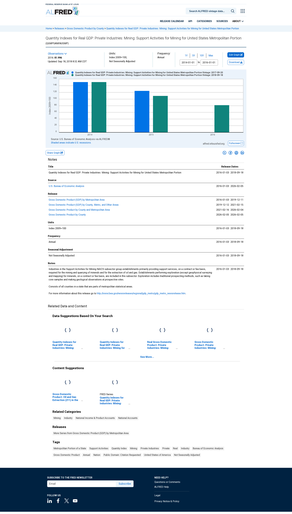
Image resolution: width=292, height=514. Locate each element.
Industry (68, 418)
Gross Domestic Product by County (85, 28)
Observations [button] (56, 53)
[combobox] (211, 11)
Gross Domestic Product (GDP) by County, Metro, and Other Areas (84, 204)
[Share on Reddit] (236, 153)
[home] (63, 11)
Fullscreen (235, 143)
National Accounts (127, 418)
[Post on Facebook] (230, 153)
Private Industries (150, 448)
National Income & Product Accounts (95, 418)
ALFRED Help (161, 486)
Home (49, 28)
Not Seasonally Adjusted (187, 455)
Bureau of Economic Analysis (208, 448)
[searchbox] (211, 11)
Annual (86, 455)
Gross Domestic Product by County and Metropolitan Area (79, 209)
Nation (96, 455)
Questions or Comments (167, 482)
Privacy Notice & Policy (166, 501)
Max (211, 55)
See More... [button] (147, 356)
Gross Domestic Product (67, 455)
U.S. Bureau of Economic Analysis (66, 186)
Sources (222, 21)
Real (175, 448)
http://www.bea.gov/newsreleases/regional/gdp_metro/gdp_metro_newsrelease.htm (141, 293)
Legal (157, 495)
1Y (186, 55)
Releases (59, 28)
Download (234, 62)
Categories (204, 21)
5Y (193, 55)
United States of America (157, 455)
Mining (57, 418)
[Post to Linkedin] (242, 153)
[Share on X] (224, 153)
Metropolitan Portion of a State (70, 448)
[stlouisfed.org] (62, 4)
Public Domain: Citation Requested (122, 455)
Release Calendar (172, 21)
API (190, 21)
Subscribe (125, 483)
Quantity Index (119, 448)
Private (166, 448)
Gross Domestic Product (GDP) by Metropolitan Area (76, 199)
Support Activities (98, 448)
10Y (202, 55)
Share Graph (53, 152)
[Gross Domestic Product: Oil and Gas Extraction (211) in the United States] (67, 382)
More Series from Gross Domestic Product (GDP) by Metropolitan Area (91, 433)
